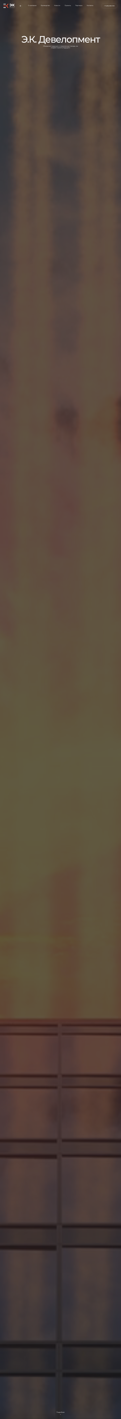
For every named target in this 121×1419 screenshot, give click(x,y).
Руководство (45, 5)
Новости (57, 5)
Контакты (90, 5)
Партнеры (78, 5)
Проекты (68, 5)
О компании (32, 5)
